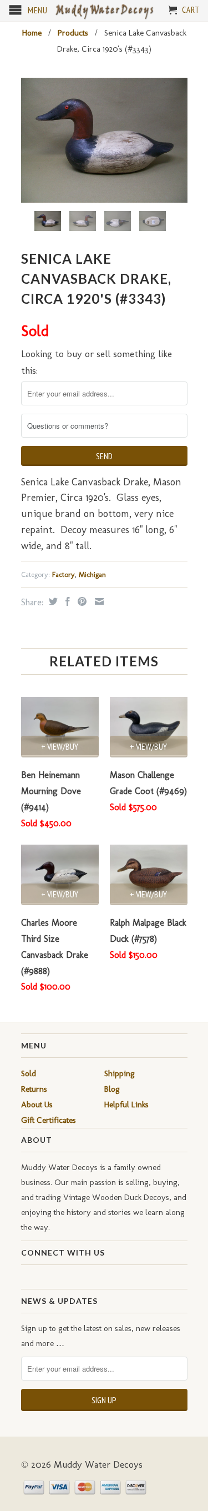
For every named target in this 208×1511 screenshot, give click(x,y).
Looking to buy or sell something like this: (96, 362)
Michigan (92, 574)
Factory (63, 574)
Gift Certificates (48, 1120)
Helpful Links (126, 1105)
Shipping (119, 1073)
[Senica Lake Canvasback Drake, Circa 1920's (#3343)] (104, 140)
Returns (34, 1089)
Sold (28, 1073)
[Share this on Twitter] (52, 601)
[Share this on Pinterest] (81, 601)
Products (73, 33)
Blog (112, 1089)
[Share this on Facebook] (66, 601)
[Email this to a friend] (98, 601)
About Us (37, 1105)
